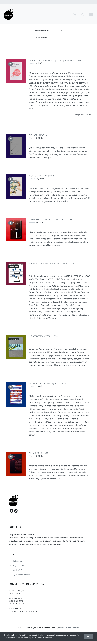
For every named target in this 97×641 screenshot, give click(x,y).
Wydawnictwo (19, 565)
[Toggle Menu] (91, 14)
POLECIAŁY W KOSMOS (41, 175)
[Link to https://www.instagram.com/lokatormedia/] (16, 511)
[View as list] (50, 43)
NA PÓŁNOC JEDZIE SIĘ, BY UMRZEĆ (48, 383)
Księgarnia (17, 561)
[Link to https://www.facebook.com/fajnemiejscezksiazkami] (11, 511)
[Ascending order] (61, 30)
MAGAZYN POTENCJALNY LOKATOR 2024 (51, 263)
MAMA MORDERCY (39, 453)
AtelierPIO (17, 570)
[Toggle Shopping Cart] (74, 14)
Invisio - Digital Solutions (69, 628)
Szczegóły (16, 74)
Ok (88, 636)
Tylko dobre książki (21, 574)
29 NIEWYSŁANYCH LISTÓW (44, 336)
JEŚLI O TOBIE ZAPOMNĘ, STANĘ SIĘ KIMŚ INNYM (55, 60)
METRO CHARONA (39, 135)
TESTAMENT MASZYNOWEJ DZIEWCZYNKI (51, 219)
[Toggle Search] (82, 14)
